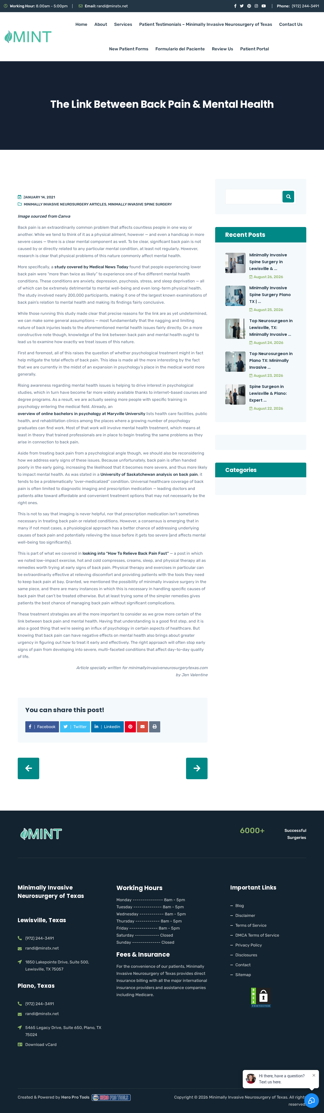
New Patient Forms (128, 48)
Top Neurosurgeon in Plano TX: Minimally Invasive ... (271, 360)
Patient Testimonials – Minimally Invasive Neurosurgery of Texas (205, 24)
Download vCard (41, 1044)
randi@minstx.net (112, 6)
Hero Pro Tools (76, 1097)
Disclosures (246, 955)
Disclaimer (245, 915)
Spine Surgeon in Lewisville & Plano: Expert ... (268, 393)
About (100, 24)
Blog (239, 905)
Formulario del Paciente (180, 48)
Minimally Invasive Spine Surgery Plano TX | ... (270, 294)
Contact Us (290, 24)
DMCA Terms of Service (257, 935)
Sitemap (243, 974)
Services (123, 24)
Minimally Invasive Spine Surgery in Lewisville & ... (268, 262)
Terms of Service (251, 925)
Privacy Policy (248, 945)
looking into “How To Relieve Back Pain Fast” (126, 553)
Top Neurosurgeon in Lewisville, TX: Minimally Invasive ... (271, 327)
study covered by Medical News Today (91, 266)
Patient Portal (254, 48)
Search (288, 196)
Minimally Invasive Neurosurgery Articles (65, 204)
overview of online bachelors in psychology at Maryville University (81, 413)
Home (81, 24)
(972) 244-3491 (305, 6)
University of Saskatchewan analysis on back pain (149, 474)
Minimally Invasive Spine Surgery (140, 204)
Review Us (222, 48)
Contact (243, 964)
